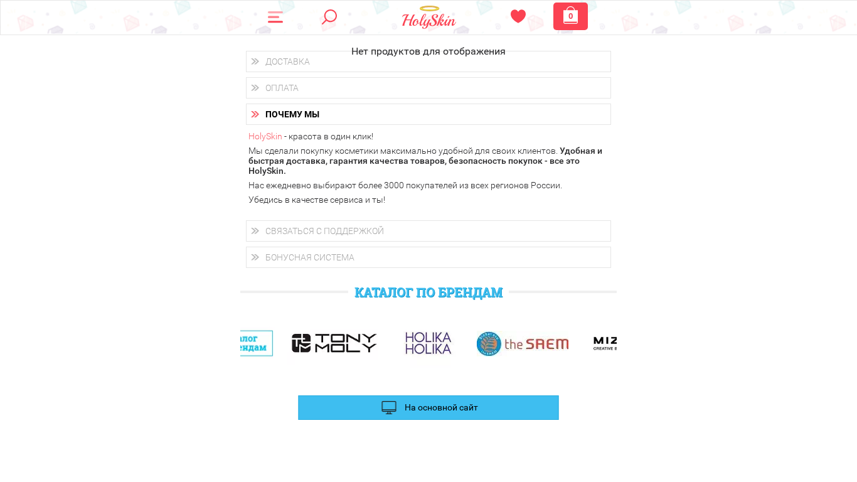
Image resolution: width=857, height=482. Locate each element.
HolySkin (265, 136)
